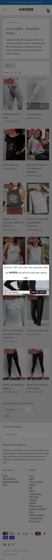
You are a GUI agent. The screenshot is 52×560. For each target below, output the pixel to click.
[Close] (49, 264)
